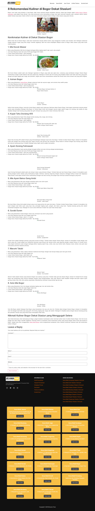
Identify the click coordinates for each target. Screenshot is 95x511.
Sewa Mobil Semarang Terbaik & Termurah (73, 380)
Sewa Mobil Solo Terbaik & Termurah (72, 382)
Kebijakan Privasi (38, 385)
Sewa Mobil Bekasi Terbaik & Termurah (72, 401)
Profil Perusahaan (38, 380)
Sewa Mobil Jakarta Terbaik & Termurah (72, 387)
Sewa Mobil (59, 3)
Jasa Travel (67, 3)
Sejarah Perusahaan (39, 382)
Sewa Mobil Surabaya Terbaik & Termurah (73, 385)
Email (10, 356)
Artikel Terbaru (75, 3)
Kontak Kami (84, 3)
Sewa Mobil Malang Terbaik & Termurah (72, 392)
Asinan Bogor (23, 82)
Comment (11, 333)
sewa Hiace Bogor (34, 322)
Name (10, 350)
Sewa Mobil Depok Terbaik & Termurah (72, 396)
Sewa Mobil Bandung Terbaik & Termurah (73, 389)
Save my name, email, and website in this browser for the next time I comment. (30, 367)
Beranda (52, 3)
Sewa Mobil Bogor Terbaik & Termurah (72, 394)
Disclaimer (37, 387)
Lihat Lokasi (20, 416)
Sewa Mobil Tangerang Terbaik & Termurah (73, 399)
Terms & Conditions (39, 389)
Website (10, 361)
